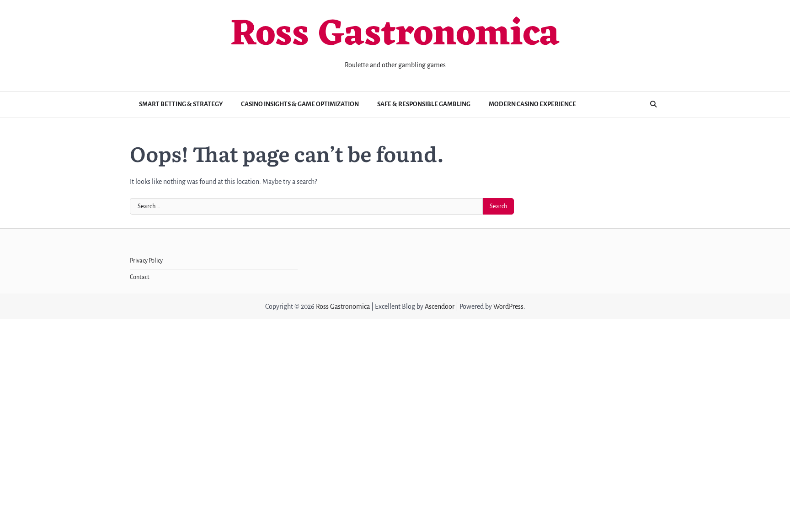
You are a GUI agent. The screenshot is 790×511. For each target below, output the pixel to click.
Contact (139, 277)
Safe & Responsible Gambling (423, 104)
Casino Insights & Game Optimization (300, 104)
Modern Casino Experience (532, 104)
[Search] (653, 104)
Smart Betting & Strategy (181, 104)
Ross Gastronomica (395, 35)
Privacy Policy (146, 261)
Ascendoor (439, 306)
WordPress (508, 306)
